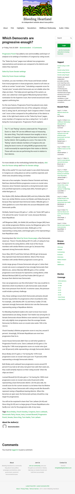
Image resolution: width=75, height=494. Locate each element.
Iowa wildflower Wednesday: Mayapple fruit (63, 122)
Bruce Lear (60, 164)
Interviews (60, 257)
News (59, 262)
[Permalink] (2, 47)
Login (64, 45)
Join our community (34, 465)
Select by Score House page (27, 238)
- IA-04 (59, 295)
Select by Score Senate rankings (14, 71)
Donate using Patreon (63, 72)
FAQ (12, 28)
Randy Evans (61, 141)
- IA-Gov (59, 283)
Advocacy (60, 247)
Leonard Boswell (31, 414)
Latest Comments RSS (42, 486)
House (18, 414)
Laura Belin (60, 191)
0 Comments (37, 48)
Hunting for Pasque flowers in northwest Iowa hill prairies (63, 173)
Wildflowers (60, 264)
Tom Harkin (26, 417)
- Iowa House (61, 297)
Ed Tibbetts (60, 116)
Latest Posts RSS (31, 486)
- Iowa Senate (61, 299)
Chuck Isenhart (61, 152)
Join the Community (64, 50)
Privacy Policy (25, 489)
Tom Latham (36, 417)
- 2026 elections (61, 281)
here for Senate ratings (30, 165)
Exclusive (60, 254)
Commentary (61, 252)
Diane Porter (60, 126)
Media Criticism (61, 259)
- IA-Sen (59, 285)
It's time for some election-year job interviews (63, 160)
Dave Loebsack (41, 412)
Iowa (23, 414)
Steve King (17, 417)
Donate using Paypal (63, 75)
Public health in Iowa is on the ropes (63, 148)
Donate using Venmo (63, 70)
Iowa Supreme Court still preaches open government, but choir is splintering (63, 135)
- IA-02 (59, 290)
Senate (10, 417)
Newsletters (31, 28)
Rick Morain (60, 204)
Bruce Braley (11, 412)
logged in (15, 450)
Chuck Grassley (22, 412)
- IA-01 (59, 288)
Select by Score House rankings (13, 76)
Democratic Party (8, 414)
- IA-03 (59, 292)
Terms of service (34, 489)
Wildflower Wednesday (47, 28)
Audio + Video (64, 28)
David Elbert (60, 229)
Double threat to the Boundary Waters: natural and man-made (63, 200)
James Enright (61, 177)
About (5, 28)
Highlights (20, 28)
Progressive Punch (9, 54)
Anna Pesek (60, 217)
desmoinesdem (25, 48)
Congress (31, 412)
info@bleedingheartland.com (63, 468)
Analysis (59, 249)
